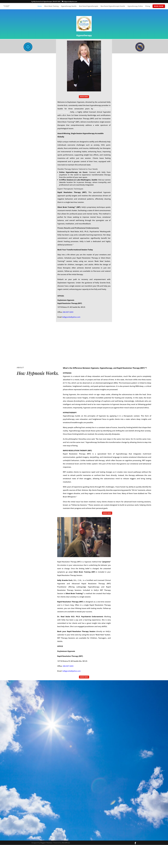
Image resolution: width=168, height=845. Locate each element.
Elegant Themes (46, 843)
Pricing (147, 6)
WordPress (66, 843)
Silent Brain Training (51, 6)
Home (40, 6)
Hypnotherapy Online (135, 6)
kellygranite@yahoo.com (71, 317)
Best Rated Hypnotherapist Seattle (113, 6)
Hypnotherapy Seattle (69, 6)
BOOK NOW (84, 96)
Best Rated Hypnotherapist (88, 6)
